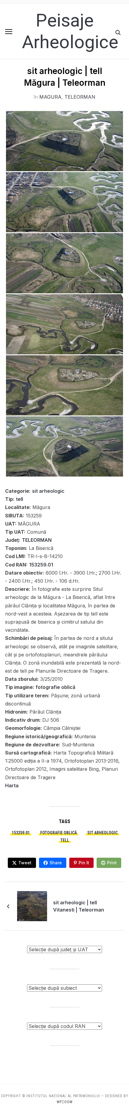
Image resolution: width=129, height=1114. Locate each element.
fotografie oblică (55, 687)
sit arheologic (48, 491)
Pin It (84, 862)
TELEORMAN (79, 97)
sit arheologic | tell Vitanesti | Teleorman (78, 906)
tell (19, 499)
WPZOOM (65, 1102)
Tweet (25, 862)
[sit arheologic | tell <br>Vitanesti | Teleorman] (32, 906)
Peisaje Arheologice (70, 31)
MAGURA (50, 97)
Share (56, 862)
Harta (12, 785)
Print (112, 862)
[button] (8, 31)
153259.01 (41, 565)
